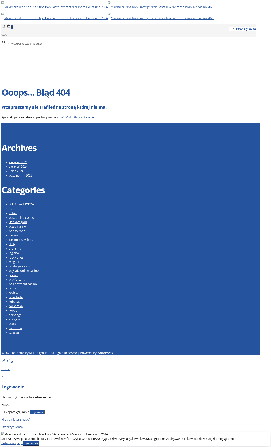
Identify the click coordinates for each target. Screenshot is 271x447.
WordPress (105, 353)
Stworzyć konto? (12, 427)
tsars (12, 324)
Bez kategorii (18, 222)
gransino (15, 249)
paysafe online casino (24, 271)
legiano (14, 253)
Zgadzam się (31, 443)
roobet (13, 310)
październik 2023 (20, 175)
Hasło (6, 405)
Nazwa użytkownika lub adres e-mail (27, 397)
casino (13, 235)
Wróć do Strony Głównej (78, 117)
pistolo (13, 275)
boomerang (17, 231)
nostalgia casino (20, 266)
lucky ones (16, 257)
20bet (13, 213)
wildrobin (15, 328)
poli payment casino (23, 284)
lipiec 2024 (16, 171)
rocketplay (16, 306)
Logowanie (37, 412)
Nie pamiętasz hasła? (16, 420)
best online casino (21, 218)
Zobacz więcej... (12, 443)
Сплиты (14, 333)
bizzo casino (17, 226)
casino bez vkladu (21, 240)
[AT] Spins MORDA (21, 204)
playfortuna (17, 279)
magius (14, 262)
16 (10, 209)
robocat (14, 302)
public (13, 288)
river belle (16, 297)
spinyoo (14, 319)
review (13, 293)
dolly (12, 244)
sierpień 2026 (18, 162)
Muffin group (38, 353)
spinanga (15, 315)
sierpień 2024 (18, 167)
